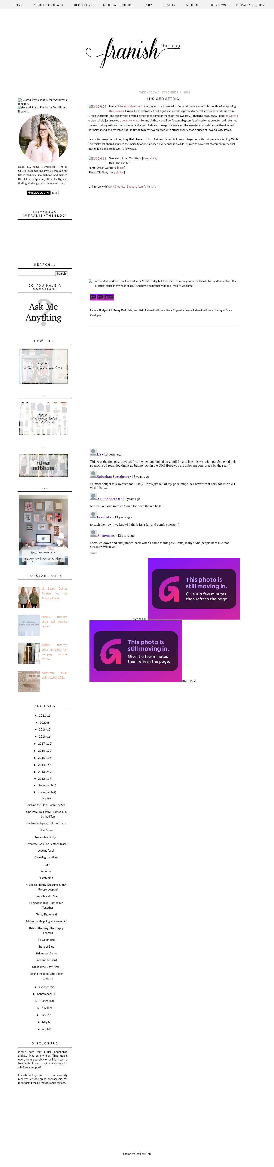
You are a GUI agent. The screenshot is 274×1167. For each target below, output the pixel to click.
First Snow (46, 830)
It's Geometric (46, 940)
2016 (42, 751)
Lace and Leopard (46, 960)
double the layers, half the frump (46, 823)
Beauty (169, 5)
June (44, 1015)
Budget (103, 310)
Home (18, 5)
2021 (42, 715)
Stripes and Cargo (46, 953)
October (44, 987)
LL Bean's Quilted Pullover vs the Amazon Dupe (54, 593)
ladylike (46, 798)
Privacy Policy (250, 5)
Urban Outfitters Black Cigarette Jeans (168, 310)
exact (153, 158)
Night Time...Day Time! (46, 967)
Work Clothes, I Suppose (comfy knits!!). (131, 186)
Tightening (46, 878)
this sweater (116, 111)
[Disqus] (164, 385)
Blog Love (83, 5)
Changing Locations (46, 857)
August (44, 1001)
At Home (193, 5)
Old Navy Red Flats (120, 310)
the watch (230, 116)
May (45, 1022)
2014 (42, 765)
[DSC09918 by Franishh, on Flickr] (97, 158)
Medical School (118, 5)
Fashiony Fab (143, 1154)
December (44, 785)
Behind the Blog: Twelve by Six (46, 805)
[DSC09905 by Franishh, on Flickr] (97, 106)
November (44, 792)
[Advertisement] (39, 1106)
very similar (117, 172)
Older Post (189, 681)
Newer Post (140, 618)
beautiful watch (131, 120)
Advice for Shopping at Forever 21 (46, 921)
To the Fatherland (46, 914)
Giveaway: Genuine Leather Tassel (46, 844)
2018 (42, 736)
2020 (43, 723)
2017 (42, 744)
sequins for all (46, 850)
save (146, 158)
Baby (148, 5)
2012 (42, 779)
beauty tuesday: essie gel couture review (54, 622)
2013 (42, 772)
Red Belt (139, 310)
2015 (42, 758)
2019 (42, 729)
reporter (46, 871)
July (44, 1008)
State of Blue (46, 946)
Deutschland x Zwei (46, 896)
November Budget (46, 837)
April (45, 1029)
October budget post (129, 106)
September (44, 994)
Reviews (218, 5)
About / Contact (48, 5)
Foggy (46, 864)
